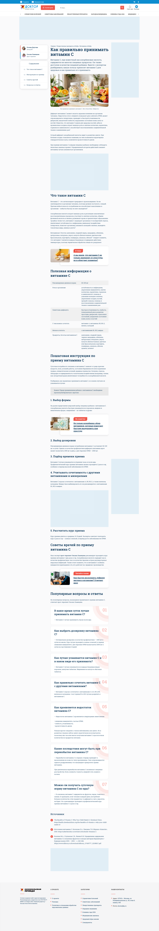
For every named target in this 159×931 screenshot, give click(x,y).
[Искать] (122, 7)
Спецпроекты (87, 922)
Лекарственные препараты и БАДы (68, 46)
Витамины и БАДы (85, 46)
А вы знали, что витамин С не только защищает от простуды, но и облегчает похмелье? (88, 257)
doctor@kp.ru (122, 906)
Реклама (55, 902)
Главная (53, 46)
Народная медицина (99, 14)
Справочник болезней (33, 14)
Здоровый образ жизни (90, 919)
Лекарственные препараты (77, 14)
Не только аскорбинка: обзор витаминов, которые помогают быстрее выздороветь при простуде (88, 427)
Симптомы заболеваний (54, 14)
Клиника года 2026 (117, 14)
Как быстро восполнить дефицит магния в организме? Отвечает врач (89, 580)
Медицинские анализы (90, 915)
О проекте (55, 898)
